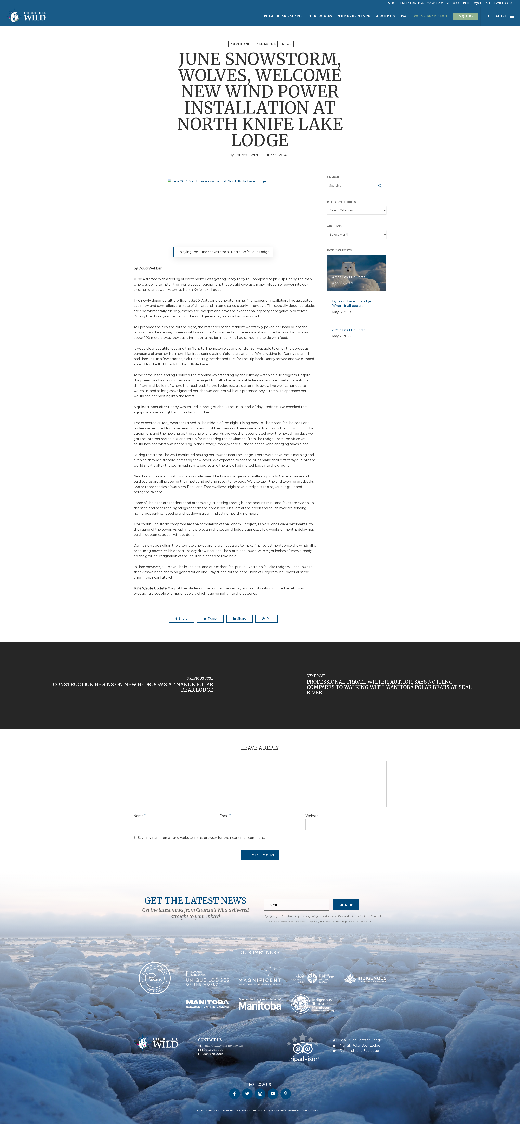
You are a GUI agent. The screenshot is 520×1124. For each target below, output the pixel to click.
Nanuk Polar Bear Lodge (360, 1045)
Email (225, 816)
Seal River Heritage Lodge (361, 1040)
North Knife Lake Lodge (253, 44)
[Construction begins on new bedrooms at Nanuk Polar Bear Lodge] (130, 685)
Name (140, 816)
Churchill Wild (246, 155)
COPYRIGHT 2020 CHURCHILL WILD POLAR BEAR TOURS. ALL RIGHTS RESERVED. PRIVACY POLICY (260, 1110)
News (286, 44)
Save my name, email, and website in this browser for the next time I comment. (201, 838)
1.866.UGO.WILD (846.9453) (223, 1046)
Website (312, 816)
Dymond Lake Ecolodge (359, 1051)
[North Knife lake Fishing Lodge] (225, 215)
